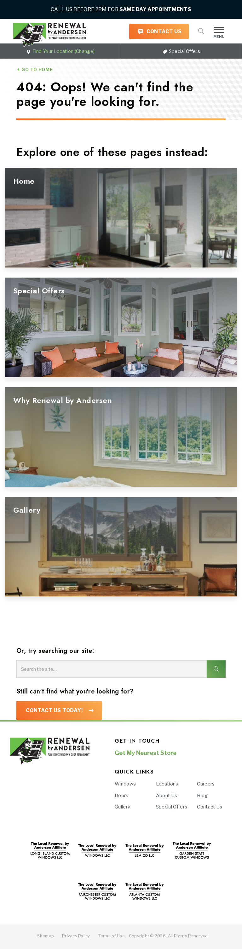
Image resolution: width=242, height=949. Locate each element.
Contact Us (163, 31)
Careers (206, 784)
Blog (202, 795)
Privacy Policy (76, 935)
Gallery (122, 807)
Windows (125, 784)
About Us (166, 795)
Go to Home (36, 69)
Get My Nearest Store (145, 753)
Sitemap (45, 935)
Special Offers (184, 51)
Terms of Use (111, 935)
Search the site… (39, 669)
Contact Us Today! (54, 710)
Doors (122, 795)
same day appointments (155, 9)
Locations (167, 784)
